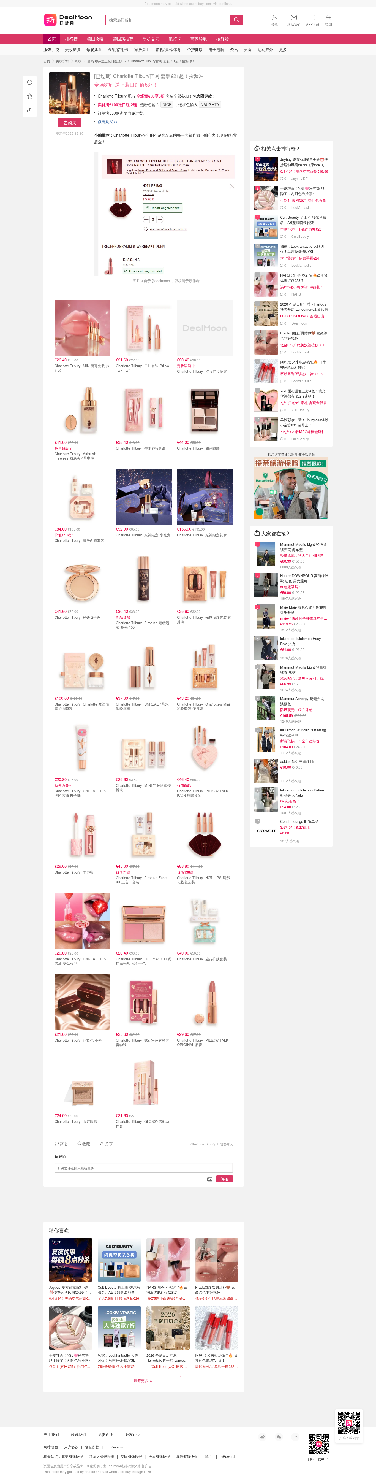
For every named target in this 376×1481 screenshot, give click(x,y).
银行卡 (175, 39)
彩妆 (78, 60)
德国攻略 (95, 39)
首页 (52, 39)
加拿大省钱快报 (101, 1456)
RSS (295, 1437)
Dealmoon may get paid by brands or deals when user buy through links (97, 1471)
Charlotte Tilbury (202, 1144)
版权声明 (133, 1434)
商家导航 (198, 39)
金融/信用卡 (118, 49)
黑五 (208, 1456)
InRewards (228, 1456)
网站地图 (50, 1447)
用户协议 (71, 1447)
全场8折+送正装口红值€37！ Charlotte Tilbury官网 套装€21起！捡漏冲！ (141, 60)
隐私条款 (92, 1447)
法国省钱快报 (159, 1456)
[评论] (30, 83)
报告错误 (226, 1144)
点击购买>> (108, 121)
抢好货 (222, 39)
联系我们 (78, 1434)
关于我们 (51, 1434)
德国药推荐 (123, 39)
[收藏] (30, 96)
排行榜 (71, 39)
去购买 (69, 122)
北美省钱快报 (72, 1456)
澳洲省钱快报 (187, 1456)
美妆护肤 (62, 60)
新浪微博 (262, 1437)
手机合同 (151, 39)
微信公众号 (279, 1437)
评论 (224, 1179)
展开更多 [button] (141, 1380)
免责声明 (105, 1434)
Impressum (114, 1447)
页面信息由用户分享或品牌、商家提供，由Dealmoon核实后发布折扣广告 (97, 1465)
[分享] (30, 110)
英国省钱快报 (131, 1456)
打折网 (68, 19)
